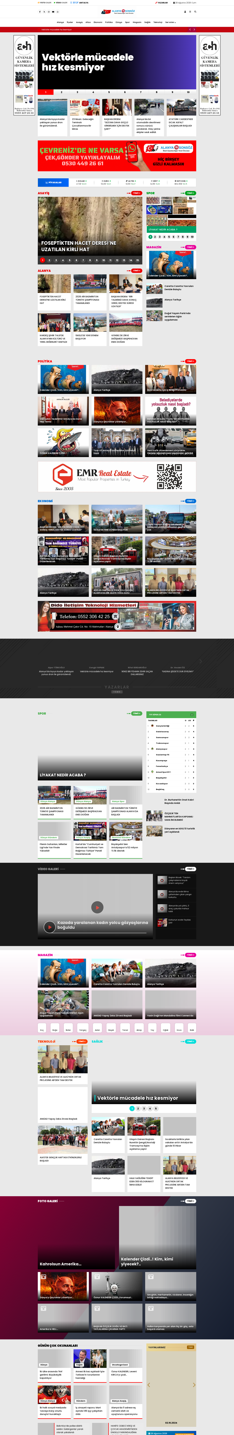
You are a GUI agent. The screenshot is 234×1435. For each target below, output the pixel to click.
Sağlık (147, 22)
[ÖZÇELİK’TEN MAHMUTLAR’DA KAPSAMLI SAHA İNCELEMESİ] (154, 820)
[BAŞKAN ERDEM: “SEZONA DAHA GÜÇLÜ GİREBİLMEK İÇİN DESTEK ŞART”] (117, 107)
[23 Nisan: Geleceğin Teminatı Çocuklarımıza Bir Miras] (85, 107)
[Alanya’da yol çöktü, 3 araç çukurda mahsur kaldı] (162, 906)
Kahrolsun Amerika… (50, 29)
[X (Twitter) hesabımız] (44, 12)
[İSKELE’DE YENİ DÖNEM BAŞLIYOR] (90, 322)
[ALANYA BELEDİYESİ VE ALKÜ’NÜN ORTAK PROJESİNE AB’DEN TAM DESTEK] (63, 1059)
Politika (109, 22)
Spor (127, 22)
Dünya (119, 22)
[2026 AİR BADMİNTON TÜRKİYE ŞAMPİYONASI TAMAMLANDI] (90, 283)
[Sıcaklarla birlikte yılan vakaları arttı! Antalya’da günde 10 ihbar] (179, 1126)
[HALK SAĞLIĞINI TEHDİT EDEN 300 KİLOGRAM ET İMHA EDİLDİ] (143, 1165)
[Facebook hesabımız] (40, 12)
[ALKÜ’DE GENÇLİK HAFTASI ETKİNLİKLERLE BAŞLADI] (63, 1140)
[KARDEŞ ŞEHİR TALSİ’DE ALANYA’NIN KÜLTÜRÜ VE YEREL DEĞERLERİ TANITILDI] (54, 322)
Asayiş (79, 22)
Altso (88, 22)
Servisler (169, 22)
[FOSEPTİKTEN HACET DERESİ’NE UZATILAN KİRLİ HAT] (54, 283)
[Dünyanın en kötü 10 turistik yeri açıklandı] (154, 835)
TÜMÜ (136, 193)
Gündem (52, 837)
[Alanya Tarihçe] (154, 306)
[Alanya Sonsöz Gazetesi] (117, 16)
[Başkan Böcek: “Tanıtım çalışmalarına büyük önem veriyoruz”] (162, 883)
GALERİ (45, 2)
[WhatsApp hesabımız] (58, 12)
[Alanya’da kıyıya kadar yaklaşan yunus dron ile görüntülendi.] (52, 107)
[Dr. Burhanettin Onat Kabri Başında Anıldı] (154, 807)
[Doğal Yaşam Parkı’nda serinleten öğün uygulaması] (154, 320)
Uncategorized (120, 1364)
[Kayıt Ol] (185, 11)
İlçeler (70, 22)
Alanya (60, 22)
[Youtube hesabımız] (53, 12)
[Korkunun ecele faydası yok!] (162, 926)
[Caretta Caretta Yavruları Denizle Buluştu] (154, 293)
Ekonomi (98, 22)
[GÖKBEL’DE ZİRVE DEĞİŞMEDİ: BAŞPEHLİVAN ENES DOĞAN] (125, 322)
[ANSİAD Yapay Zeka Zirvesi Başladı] (63, 1101)
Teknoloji (157, 22)
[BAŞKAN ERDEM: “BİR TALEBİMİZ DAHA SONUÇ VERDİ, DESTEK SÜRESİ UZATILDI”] (125, 283)
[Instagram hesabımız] (49, 12)
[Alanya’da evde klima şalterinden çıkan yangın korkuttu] (162, 892)
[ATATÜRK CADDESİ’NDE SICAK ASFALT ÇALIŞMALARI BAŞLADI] (181, 107)
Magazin (137, 22)
